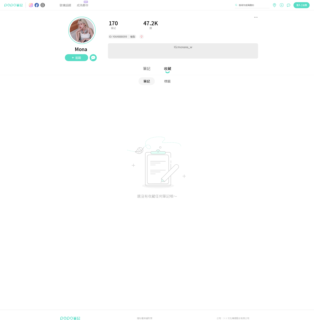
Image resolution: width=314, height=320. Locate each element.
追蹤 (78, 57)
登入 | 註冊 (301, 5)
